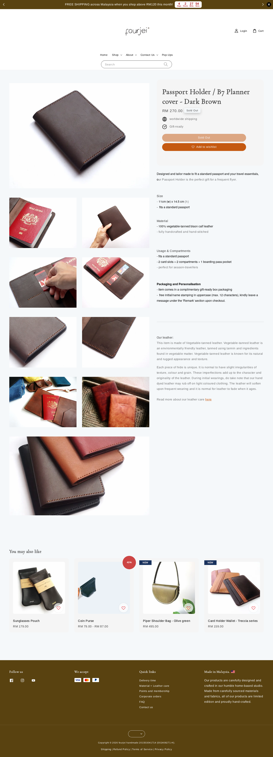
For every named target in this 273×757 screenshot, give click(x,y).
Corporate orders (150, 696)
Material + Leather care (154, 685)
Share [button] (171, 157)
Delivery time (147, 680)
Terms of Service (142, 749)
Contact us (146, 707)
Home (104, 54)
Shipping (106, 749)
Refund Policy (121, 749)
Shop (115, 54)
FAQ (142, 701)
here (208, 399)
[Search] (166, 64)
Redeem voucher (179, 4)
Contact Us (148, 54)
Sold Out (204, 137)
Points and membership (154, 691)
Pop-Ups (167, 54)
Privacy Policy (163, 749)
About (129, 54)
